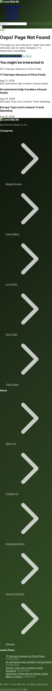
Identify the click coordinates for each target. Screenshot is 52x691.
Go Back (26, 55)
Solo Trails (11, 12)
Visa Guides (12, 15)
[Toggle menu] (1, 27)
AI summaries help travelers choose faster (29, 662)
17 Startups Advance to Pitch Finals (23, 74)
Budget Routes (14, 6)
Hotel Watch (12, 9)
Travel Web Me (9, 1)
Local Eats (11, 18)
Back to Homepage (11, 55)
